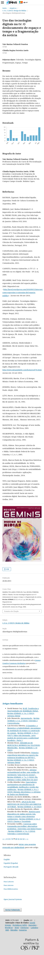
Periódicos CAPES (20, 925)
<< (3, 839)
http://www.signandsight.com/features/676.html (21, 370)
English (7, 859)
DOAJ (17, 927)
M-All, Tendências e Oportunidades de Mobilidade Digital (23, 709)
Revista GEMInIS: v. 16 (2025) (29, 806)
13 (23, 839)
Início (4, 8)
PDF (7, 569)
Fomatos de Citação (11, 611)
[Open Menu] (2, 2)
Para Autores (8, 885)
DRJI (7, 930)
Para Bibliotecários (11, 889)
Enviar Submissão (12, 910)
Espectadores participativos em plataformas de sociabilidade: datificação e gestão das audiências (22, 786)
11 (19, 839)
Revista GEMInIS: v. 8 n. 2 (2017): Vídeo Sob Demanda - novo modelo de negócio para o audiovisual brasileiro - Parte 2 (23, 737)
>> (27, 839)
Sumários (23, 930)
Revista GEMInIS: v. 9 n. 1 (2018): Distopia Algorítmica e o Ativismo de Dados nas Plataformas (24, 792)
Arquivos (13, 8)
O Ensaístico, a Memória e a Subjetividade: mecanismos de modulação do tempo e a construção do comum (24, 729)
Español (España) (11, 863)
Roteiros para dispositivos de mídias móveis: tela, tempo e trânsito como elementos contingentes (23, 815)
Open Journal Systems (13, 899)
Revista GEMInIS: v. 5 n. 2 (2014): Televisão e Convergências (23, 720)
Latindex (34, 927)
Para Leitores (9, 881)
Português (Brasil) (11, 867)
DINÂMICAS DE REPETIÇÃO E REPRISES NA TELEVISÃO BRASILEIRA (23, 745)
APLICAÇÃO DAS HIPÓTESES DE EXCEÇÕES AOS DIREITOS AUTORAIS (24, 804)
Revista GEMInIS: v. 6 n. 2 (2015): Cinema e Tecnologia (23, 820)
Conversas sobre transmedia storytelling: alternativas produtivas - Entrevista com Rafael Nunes (24, 826)
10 (16, 839)
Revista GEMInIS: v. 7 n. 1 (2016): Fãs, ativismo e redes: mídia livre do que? (22, 778)
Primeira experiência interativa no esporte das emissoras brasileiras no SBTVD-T (22, 755)
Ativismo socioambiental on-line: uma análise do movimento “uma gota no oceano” (23, 772)
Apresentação (27, 718)
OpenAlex (32, 925)
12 (21, 839)
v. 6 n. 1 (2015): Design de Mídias (14, 10)
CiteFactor (24, 927)
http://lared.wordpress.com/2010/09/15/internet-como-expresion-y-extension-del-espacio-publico (22, 292)
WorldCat (9, 927)
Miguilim (14, 930)
